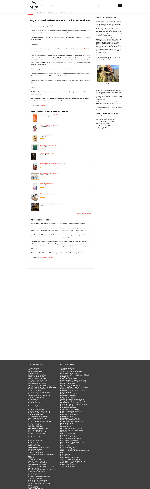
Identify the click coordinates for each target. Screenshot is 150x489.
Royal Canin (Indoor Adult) (68, 447)
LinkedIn (42, 105)
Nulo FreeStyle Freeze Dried (37, 389)
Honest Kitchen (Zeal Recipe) (37, 383)
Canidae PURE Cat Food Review (70, 385)
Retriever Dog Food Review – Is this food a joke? (52, 163)
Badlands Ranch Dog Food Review (49, 173)
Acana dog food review (35, 440)
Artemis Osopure (33, 368)
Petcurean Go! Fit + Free (35, 427)
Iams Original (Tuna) (66, 406)
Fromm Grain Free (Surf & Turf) (37, 380)
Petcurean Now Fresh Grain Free (38, 428)
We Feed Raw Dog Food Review (48, 194)
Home (30, 13)
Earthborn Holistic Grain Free (37, 378)
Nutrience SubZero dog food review (39, 392)
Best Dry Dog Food (44, 174)
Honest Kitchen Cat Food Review (38, 416)
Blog (70, 13)
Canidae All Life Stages (35, 452)
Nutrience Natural (33, 475)
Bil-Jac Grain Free (33, 370)
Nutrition (63, 13)
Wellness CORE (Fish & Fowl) (37, 433)
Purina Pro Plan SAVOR (67, 444)
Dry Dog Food (43, 136)
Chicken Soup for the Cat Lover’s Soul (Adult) (74, 387)
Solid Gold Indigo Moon (35, 430)
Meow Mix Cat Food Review (69, 414)
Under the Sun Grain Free (36, 397)
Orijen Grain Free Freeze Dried (37, 480)
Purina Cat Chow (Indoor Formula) (70, 438)
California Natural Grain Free (37, 375)
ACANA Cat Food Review (36, 409)
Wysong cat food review (67, 466)
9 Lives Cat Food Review (67, 368)
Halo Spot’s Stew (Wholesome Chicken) (72, 401)
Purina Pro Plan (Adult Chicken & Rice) (72, 442)
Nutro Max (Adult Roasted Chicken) (71, 428)
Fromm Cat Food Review (36, 414)
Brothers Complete (34, 373)
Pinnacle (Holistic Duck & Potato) (38, 482)
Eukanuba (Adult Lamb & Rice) (69, 389)
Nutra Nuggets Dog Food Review (48, 145)
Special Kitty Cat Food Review (69, 457)
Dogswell (31, 458)
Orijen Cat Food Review (35, 425)
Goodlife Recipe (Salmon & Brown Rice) (72, 399)
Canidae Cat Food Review (68, 383)
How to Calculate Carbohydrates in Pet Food (51, 204)
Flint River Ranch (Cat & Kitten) (69, 394)
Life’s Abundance (33, 468)
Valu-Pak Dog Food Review (47, 153)
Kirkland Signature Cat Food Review (71, 411)
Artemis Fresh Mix (34, 442)
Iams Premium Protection (68, 408)
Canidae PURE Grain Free (36, 377)
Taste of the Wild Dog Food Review (39, 395)
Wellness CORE (33, 399)
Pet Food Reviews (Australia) (46, 257)
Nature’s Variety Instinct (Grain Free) (39, 421)
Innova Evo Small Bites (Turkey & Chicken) (41, 385)
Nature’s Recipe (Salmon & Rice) (70, 420)
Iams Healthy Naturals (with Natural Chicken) (74, 404)
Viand (30, 485)
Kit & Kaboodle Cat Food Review (70, 413)
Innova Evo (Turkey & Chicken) (37, 418)
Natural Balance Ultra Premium (70, 418)
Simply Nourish (65, 454)
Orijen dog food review (35, 394)
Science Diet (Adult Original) (69, 449)
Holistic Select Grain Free (36, 382)
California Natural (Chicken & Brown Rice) (73, 382)
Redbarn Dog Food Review (47, 135)
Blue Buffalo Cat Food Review (69, 378)
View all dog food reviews (84, 213)
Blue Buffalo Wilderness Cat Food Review (41, 413)
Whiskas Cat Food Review (68, 464)
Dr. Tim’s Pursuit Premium (36, 459)
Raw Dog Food (43, 195)
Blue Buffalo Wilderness (35, 451)
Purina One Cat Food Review (69, 440)
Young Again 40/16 (34, 402)
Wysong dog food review (35, 401)
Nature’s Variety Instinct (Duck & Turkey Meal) (42, 387)
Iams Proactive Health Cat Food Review (50, 115)
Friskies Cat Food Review (68, 395)
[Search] (120, 5)
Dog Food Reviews (40, 13)
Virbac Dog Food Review (46, 183)
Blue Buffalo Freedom (35, 371)
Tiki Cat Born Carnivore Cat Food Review (72, 461)
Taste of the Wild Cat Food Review (38, 432)
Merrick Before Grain (34, 420)
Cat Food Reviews (53, 13)
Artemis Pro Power (34, 446)
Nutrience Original (65, 426)
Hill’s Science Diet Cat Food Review (49, 125)
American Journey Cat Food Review (39, 411)
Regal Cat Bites (65, 445)
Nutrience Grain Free (34, 390)
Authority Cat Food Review (68, 373)
